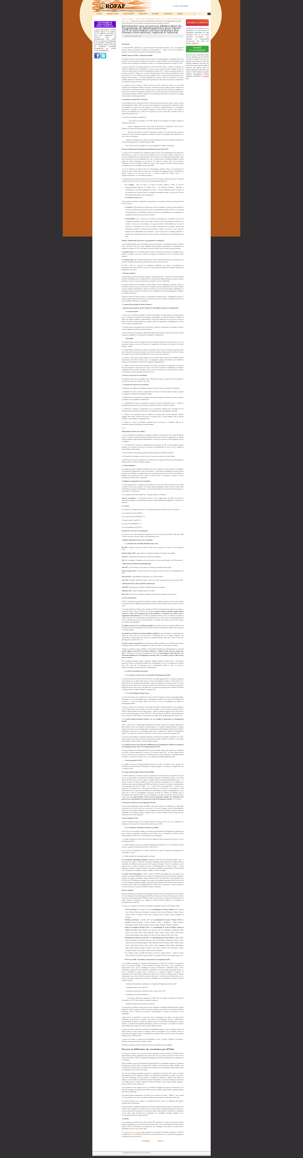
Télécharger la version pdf (130, 1132)
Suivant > (161, 1141)
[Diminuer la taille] (201, 3)
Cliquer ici (195, 43)
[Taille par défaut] (199, 3)
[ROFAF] (122, 6)
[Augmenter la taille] (197, 3)
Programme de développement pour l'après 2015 (150, 19)
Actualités (131, 19)
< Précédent (146, 1141)
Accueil (124, 19)
